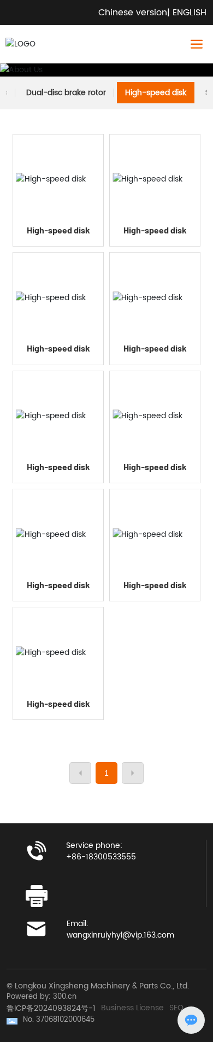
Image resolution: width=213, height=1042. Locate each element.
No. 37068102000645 (58, 1020)
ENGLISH (189, 12)
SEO (176, 1008)
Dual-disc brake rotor (66, 92)
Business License (132, 1008)
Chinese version (132, 12)
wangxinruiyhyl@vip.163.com (120, 935)
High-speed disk (155, 92)
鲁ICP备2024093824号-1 (51, 1008)
